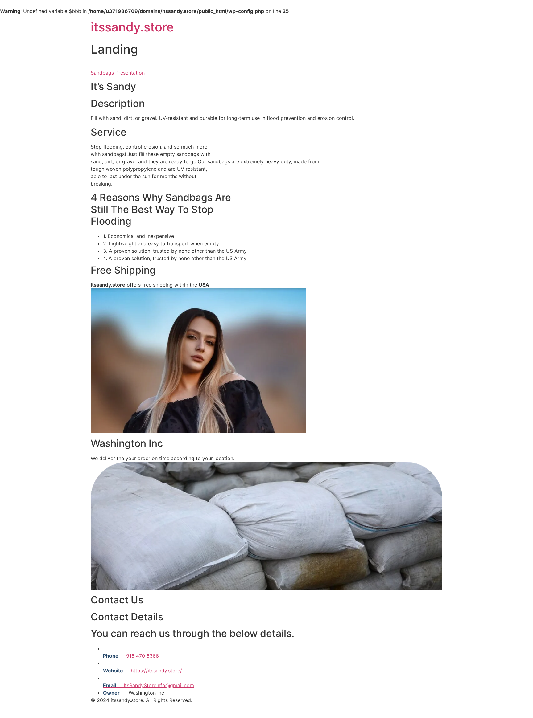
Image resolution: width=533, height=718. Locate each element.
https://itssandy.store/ (142, 670)
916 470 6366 (131, 656)
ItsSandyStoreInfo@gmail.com (148, 685)
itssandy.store (132, 27)
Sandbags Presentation (118, 73)
